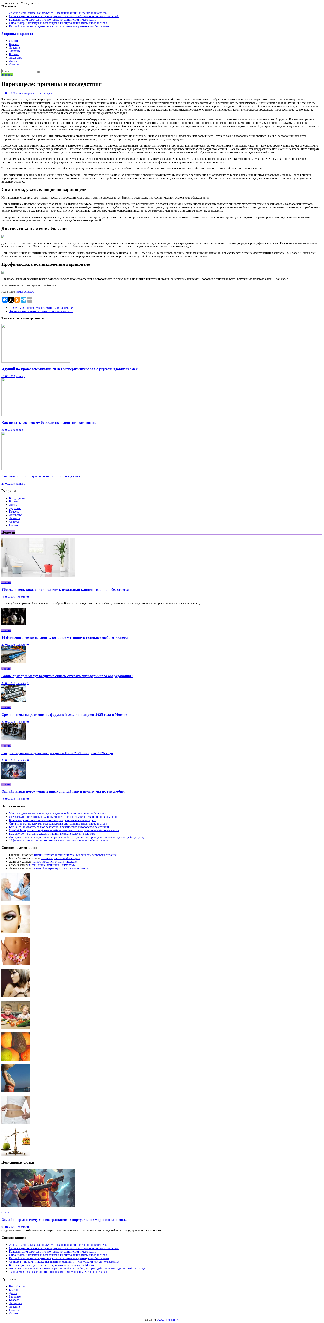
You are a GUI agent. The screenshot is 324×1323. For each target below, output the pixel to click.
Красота (14, 44)
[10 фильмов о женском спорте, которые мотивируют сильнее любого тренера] (14, 623)
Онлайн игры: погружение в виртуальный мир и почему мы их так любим (63, 791)
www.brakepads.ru (168, 1319)
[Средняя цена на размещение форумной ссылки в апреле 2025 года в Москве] (14, 700)
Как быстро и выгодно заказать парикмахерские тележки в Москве (52, 833)
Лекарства (15, 57)
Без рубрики (17, 498)
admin (20, 93)
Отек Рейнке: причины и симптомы (52, 865)
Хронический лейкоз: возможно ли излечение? (41, 311)
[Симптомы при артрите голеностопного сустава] (36, 469)
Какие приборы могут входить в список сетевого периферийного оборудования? (67, 676)
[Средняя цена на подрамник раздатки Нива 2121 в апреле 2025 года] (14, 739)
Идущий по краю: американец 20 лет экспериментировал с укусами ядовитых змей (70, 369)
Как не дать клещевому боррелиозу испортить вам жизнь (49, 422)
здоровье (29, 93)
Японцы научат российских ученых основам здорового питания (75, 854)
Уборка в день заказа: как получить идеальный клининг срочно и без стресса (58, 12)
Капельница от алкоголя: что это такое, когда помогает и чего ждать (52, 19)
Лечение (14, 47)
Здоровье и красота (17, 34)
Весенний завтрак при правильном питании (60, 868)
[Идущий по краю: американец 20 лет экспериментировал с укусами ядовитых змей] (36, 361)
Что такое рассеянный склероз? (60, 858)
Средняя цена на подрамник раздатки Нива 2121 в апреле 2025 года (57, 753)
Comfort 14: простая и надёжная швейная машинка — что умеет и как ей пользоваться (64, 830)
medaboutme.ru (25, 291)
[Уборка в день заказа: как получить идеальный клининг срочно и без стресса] (38, 575)
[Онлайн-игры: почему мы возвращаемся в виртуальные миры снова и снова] (38, 1206)
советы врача (45, 93)
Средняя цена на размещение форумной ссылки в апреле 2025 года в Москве (64, 715)
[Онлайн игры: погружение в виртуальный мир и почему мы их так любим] (14, 778)
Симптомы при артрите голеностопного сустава (41, 476)
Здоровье (15, 50)
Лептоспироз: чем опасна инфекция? (55, 861)
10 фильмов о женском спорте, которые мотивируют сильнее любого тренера (65, 637)
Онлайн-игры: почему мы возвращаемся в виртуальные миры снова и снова (58, 23)
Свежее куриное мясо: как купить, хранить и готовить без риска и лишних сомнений (63, 16)
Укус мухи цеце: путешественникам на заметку (41, 307)
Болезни (14, 54)
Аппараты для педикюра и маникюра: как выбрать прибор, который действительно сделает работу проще (77, 837)
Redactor (21, 596)
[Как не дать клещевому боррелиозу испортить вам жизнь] (36, 415)
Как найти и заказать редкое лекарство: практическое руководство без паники (59, 26)
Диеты (13, 61)
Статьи (13, 40)
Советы (14, 64)
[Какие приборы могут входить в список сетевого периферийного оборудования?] (14, 662)
